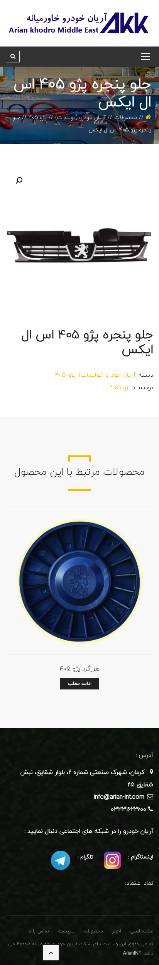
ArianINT (132, 953)
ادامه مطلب (79, 683)
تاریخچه (66, 931)
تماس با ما (38, 931)
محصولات (125, 117)
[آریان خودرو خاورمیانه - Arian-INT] (79, 22)
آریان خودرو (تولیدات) (80, 117)
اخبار (116, 931)
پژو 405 (38, 117)
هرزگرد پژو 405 (79, 668)
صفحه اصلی (141, 931)
